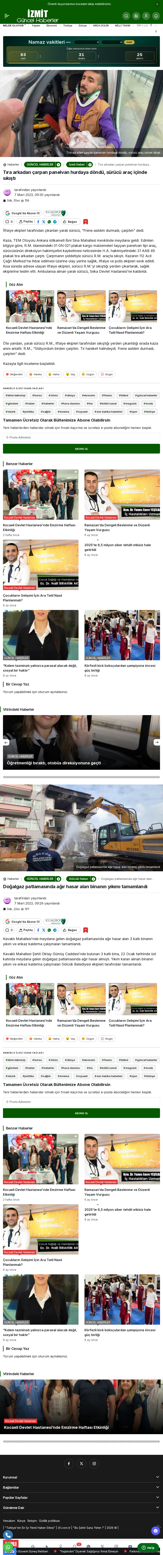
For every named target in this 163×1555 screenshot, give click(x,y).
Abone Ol (81, 448)
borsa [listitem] (37, 395)
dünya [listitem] (70, 395)
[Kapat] (157, 4)
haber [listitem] (29, 403)
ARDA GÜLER (101, 25)
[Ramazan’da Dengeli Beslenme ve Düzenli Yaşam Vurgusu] (81, 312)
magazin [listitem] (130, 403)
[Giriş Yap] (146, 16)
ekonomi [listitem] (88, 395)
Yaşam (36, 25)
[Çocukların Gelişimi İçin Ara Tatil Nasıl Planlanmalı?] (133, 312)
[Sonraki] (156, 31)
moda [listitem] (148, 403)
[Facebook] (69, 1463)
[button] (136, 16)
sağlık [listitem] (46, 411)
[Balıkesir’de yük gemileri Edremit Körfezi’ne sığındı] (81, 742)
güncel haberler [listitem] (146, 395)
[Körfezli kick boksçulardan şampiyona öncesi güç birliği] (122, 643)
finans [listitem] (107, 395)
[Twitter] (81, 1463)
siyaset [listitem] (81, 411)
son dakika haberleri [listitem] (108, 411)
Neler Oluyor (13, 25)
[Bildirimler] (156, 16)
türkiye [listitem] (149, 411)
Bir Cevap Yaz (17, 684)
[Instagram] (94, 1463)
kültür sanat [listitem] (108, 403)
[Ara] (126, 16)
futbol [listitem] (123, 395)
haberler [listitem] (48, 403)
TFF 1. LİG (142, 25)
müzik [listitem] (11, 411)
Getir (129, 42)
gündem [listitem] (12, 403)
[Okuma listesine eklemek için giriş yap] (85, 221)
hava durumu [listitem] (70, 403)
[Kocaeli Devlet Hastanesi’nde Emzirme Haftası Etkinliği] (30, 312)
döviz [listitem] (53, 395)
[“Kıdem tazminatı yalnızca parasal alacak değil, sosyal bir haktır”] (41, 643)
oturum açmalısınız (52, 692)
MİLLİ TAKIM (122, 25)
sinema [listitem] (63, 411)
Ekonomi (52, 25)
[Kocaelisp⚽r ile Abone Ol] (55, 213)
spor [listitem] (133, 411)
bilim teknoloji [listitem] (15, 395)
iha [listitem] (90, 403)
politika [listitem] (28, 411)
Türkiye (67, 25)
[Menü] (7, 16)
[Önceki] (151, 24)
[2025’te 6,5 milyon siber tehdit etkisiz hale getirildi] (122, 573)
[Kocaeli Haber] (37, 15)
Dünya (83, 25)
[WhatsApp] (8, 1547)
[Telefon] (8, 1535)
